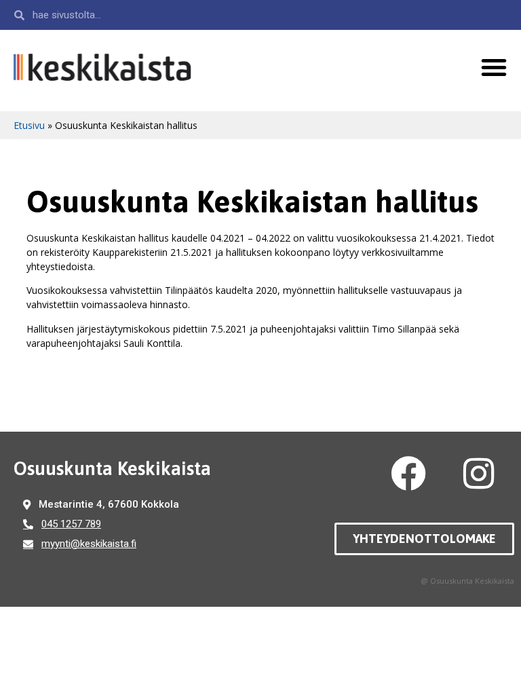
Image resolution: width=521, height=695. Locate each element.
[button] (494, 67)
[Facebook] (408, 473)
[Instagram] (479, 473)
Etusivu (29, 125)
